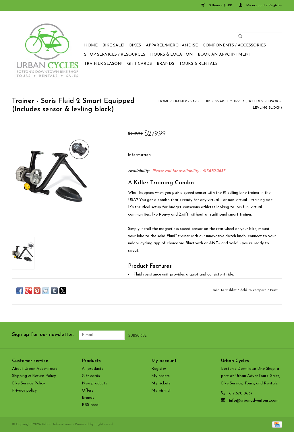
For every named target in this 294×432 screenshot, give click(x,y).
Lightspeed (104, 424)
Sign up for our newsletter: (43, 334)
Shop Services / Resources (114, 54)
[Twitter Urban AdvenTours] (256, 335)
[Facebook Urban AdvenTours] (246, 335)
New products (94, 383)
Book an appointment (224, 54)
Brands (165, 64)
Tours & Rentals (198, 64)
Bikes (135, 45)
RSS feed (90, 405)
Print (274, 290)
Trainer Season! (103, 64)
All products (92, 369)
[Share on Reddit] (45, 290)
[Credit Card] (276, 424)
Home (91, 45)
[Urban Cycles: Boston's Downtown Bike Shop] (47, 50)
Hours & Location (171, 54)
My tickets (161, 383)
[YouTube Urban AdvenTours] (267, 335)
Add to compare (254, 290)
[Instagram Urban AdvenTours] (277, 335)
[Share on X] (62, 290)
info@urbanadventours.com (253, 400)
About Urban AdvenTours (34, 369)
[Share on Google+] (28, 290)
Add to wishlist (225, 290)
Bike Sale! (113, 45)
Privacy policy (24, 390)
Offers (87, 390)
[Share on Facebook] (19, 290)
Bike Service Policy (28, 383)
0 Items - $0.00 (220, 5)
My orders (160, 376)
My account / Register (263, 5)
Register (158, 369)
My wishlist (161, 390)
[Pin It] (37, 290)
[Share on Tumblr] (54, 290)
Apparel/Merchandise (172, 45)
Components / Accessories (234, 45)
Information (139, 155)
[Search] (240, 36)
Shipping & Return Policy (34, 376)
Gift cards (139, 64)
